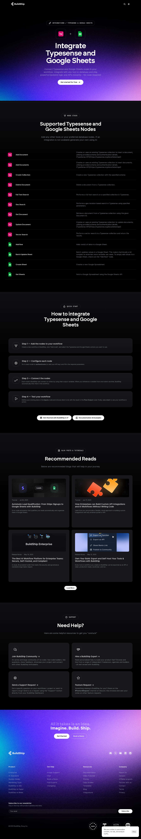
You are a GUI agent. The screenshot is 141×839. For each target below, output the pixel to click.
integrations (58, 23)
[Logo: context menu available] (18, 4)
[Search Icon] (124, 4)
